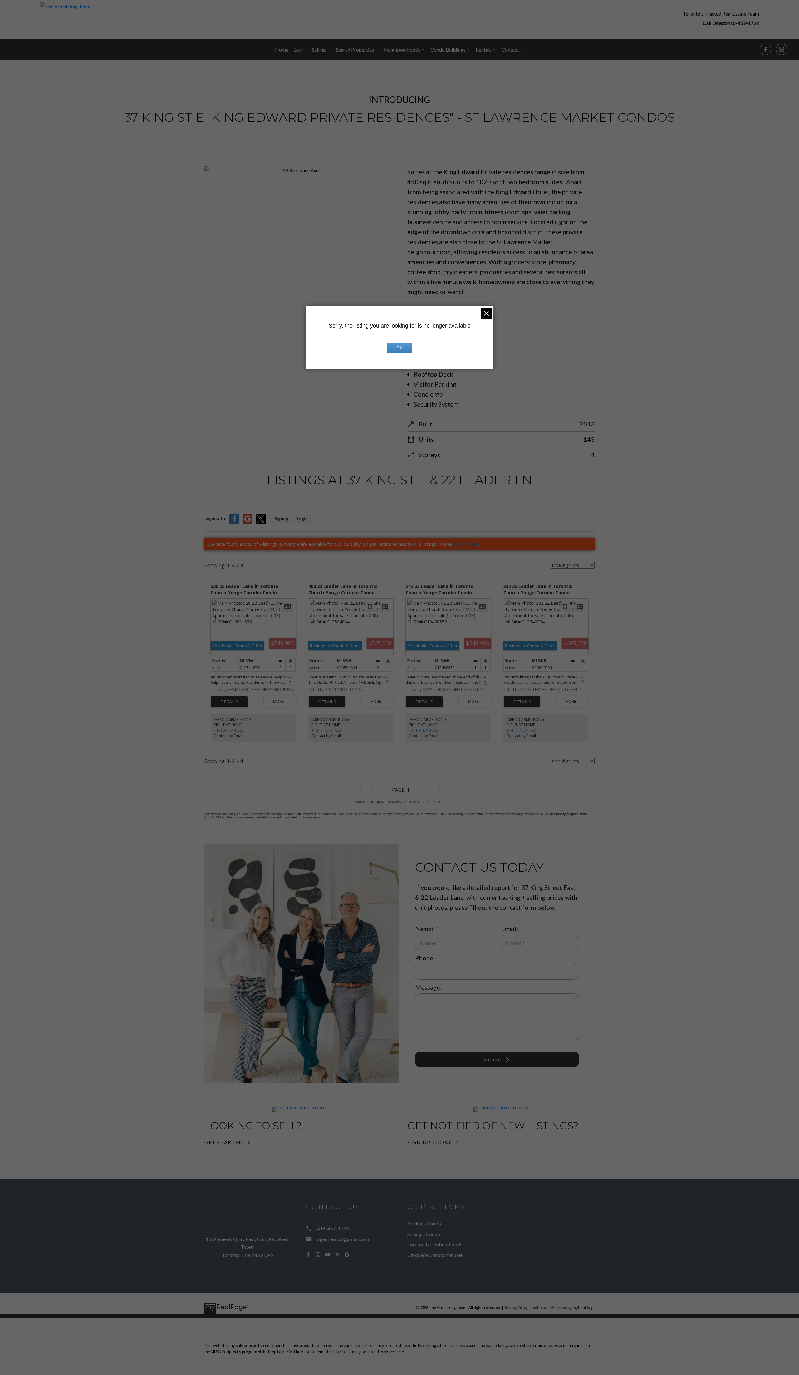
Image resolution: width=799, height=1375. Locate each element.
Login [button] (302, 518)
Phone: (425, 958)
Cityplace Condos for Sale (435, 1255)
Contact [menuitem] (510, 49)
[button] (721, 18)
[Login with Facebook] (234, 522)
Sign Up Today (429, 1142)
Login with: (215, 518)
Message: (428, 987)
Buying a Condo (424, 1223)
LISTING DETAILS (229, 701)
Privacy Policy (516, 1307)
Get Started (223, 1142)
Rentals (484, 49)
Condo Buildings (448, 49)
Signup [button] (281, 518)
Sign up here (465, 544)
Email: (510, 928)
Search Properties (355, 49)
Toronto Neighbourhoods (434, 1244)
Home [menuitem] (281, 49)
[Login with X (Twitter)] (261, 522)
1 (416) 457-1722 (228, 730)
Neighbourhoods (402, 49)
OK (399, 347)
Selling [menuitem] (319, 49)
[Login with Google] (247, 522)
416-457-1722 (743, 23)
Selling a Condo (423, 1234)
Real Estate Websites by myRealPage (562, 1307)
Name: (424, 928)
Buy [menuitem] (297, 49)
